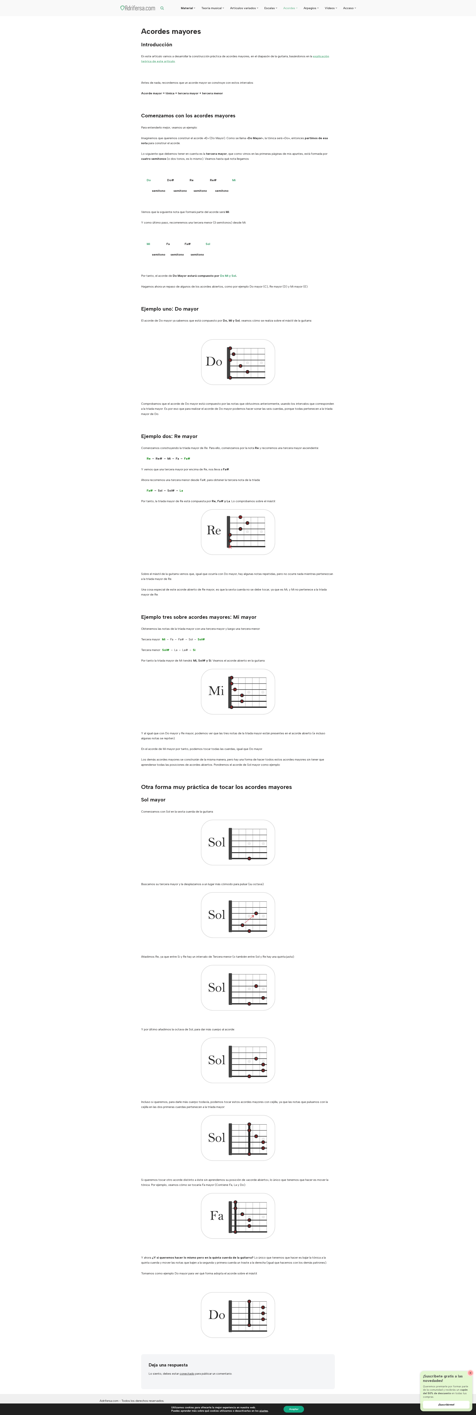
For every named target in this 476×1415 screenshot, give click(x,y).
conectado (187, 1373)
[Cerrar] (470, 1373)
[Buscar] (162, 8)
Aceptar (293, 1409)
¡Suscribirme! (446, 1404)
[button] (194, 8)
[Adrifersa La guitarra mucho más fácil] (138, 8)
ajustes (263, 1411)
